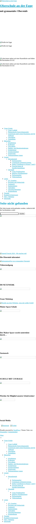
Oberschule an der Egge (16, 5)
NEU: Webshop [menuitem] (9, 520)
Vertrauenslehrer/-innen (15, 155)
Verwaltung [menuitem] (11, 462)
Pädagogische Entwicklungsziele (18, 132)
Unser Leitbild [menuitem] (12, 444)
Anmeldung (12, 139)
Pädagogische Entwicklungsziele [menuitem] (18, 446)
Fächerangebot (16, 161)
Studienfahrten (12, 186)
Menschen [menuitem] (7, 456)
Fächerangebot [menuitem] (16, 480)
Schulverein (12, 153)
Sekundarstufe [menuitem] (12, 477)
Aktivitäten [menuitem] (11, 511)
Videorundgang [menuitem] (17, 498)
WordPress (16, 430)
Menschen (7, 141)
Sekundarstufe (12, 159)
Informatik (7, 198)
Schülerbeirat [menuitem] (12, 466)
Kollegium (11, 144)
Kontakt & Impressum (11, 195)
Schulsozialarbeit (13, 152)
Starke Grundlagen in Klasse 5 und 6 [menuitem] (23, 484)
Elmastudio (3, 432)
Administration (13, 432)
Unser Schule (8, 128)
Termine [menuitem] (6, 516)
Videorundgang (17, 177)
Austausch (11, 184)
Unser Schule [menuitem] (8, 441)
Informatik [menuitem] (7, 521)
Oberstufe (11, 170)
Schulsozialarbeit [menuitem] (13, 467)
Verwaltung (11, 146)
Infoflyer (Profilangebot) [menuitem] (19, 494)
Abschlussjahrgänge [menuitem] (14, 512)
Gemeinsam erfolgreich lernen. (21, 162)
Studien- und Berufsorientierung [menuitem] (18, 464)
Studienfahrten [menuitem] (12, 509)
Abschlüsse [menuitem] (11, 451)
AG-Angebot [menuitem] (12, 503)
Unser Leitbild (12, 130)
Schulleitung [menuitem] (12, 458)
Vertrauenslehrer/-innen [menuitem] (15, 471)
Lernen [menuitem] (6, 474)
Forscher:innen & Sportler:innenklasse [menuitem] (18, 486)
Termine (6, 193)
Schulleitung (12, 143)
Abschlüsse (11, 137)
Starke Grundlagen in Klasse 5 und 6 (23, 164)
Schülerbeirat (12, 150)
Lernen (6, 157)
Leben (6, 179)
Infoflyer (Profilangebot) (19, 173)
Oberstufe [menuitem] (11, 490)
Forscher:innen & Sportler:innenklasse (18, 167)
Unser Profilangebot (18, 171)
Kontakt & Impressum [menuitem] (11, 518)
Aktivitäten (11, 188)
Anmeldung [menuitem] (12, 453)
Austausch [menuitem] (11, 507)
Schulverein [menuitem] (12, 469)
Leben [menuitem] (6, 501)
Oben (2, 435)
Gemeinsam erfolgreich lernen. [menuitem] (21, 482)
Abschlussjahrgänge (14, 189)
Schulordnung (12, 191)
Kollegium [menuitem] (11, 460)
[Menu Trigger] (1, 437)
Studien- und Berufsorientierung (18, 148)
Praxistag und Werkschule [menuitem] (16, 505)
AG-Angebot (12, 180)
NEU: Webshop (9, 197)
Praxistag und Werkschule (16, 182)
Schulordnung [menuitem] (12, 514)
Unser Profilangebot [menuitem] (18, 493)
